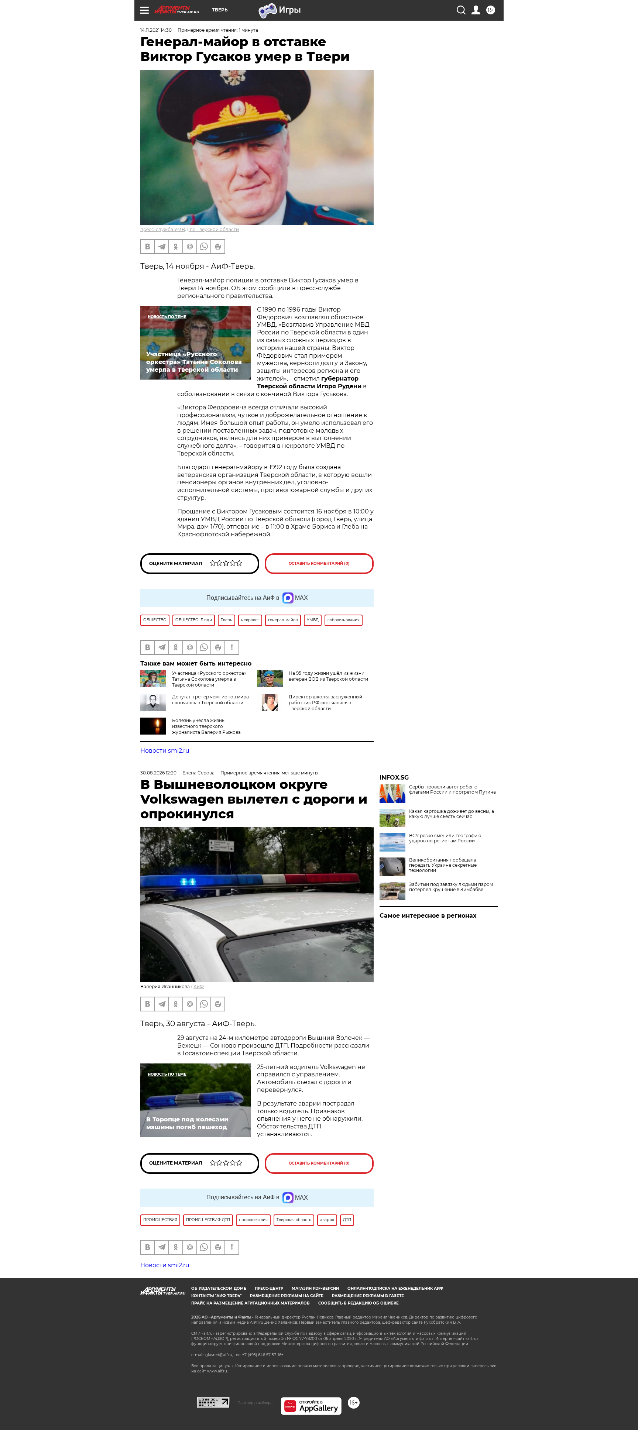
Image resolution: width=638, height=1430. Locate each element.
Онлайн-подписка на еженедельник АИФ (395, 1288)
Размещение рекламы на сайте (286, 1295)
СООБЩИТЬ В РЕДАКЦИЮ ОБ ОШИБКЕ (358, 1303)
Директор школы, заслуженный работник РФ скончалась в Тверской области (325, 702)
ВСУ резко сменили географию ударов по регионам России (445, 838)
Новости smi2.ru (164, 750)
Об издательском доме (218, 1288)
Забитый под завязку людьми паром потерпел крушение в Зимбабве (451, 887)
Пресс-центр (269, 1288)
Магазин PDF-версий (315, 1288)
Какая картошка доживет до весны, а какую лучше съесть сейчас (451, 814)
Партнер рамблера (254, 1402)
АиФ (198, 986)
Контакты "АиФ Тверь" (216, 1295)
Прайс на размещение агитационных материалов (250, 1303)
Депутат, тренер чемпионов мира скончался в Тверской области (210, 699)
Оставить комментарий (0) (319, 563)
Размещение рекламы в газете (368, 1295)
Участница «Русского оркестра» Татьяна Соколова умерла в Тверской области (209, 679)
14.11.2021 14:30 (156, 30)
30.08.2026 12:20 (158, 773)
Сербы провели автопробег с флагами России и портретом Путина (452, 789)
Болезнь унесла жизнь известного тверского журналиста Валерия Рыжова (206, 726)
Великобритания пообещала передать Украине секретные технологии (443, 865)
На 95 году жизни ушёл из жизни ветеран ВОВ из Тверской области (328, 676)
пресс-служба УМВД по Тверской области (189, 229)
